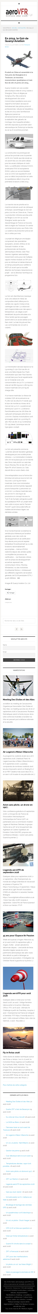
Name (5, 645)
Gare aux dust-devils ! (14, 1192)
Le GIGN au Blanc (12, 1122)
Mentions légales (27, 1308)
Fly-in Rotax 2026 (11, 1052)
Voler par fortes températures (17, 1236)
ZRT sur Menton (12, 1179)
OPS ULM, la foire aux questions (18, 1228)
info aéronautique (27, 1288)
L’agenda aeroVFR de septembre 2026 (13, 871)
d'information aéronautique (15, 1282)
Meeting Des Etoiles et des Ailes (19, 699)
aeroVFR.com (29, 1282)
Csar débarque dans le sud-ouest (18, 1156)
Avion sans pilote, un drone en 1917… (19, 1171)
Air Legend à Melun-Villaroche (18, 752)
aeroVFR (19, 12)
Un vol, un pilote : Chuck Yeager (17, 1220)
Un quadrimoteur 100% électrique (18, 1213)
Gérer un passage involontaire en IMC (20, 1272)
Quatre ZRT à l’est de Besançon (18, 1109)
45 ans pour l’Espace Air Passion (18, 935)
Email (4, 652)
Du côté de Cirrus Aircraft (15, 1117)
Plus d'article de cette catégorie (15, 1085)
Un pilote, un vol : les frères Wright (18, 1264)
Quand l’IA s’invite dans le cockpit (18, 1244)
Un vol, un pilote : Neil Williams (17, 1143)
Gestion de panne (12, 1151)
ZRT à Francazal (12, 1251)
